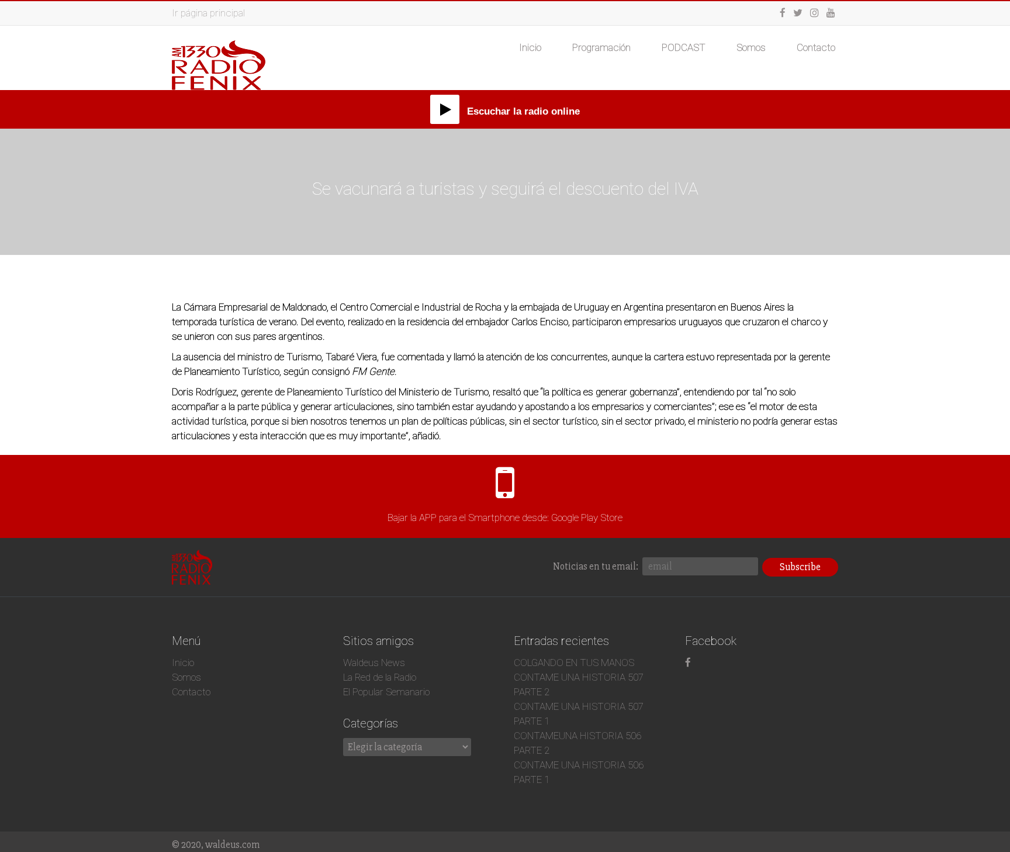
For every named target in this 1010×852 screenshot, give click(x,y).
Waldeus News (374, 662)
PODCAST (683, 47)
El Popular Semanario (386, 692)
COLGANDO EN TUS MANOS (574, 662)
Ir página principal (208, 13)
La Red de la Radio (379, 677)
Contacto (816, 47)
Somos (751, 47)
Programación (601, 47)
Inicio (530, 47)
